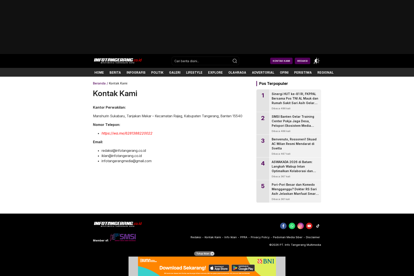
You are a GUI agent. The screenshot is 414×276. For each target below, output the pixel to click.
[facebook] (283, 226)
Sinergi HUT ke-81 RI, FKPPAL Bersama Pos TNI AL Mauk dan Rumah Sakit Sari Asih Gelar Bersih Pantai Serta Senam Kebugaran (295, 103)
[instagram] (300, 226)
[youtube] (309, 226)
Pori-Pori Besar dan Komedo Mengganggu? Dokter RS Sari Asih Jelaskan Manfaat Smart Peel (294, 191)
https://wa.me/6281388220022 (127, 133)
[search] (235, 61)
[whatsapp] (292, 226)
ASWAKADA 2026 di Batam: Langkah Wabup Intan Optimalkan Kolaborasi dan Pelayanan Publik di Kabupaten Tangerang (292, 171)
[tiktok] (318, 226)
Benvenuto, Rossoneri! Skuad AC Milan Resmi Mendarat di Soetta (294, 143)
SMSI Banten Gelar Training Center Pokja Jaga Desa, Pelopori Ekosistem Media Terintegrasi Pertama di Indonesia (293, 125)
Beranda (99, 83)
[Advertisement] (207, 52)
